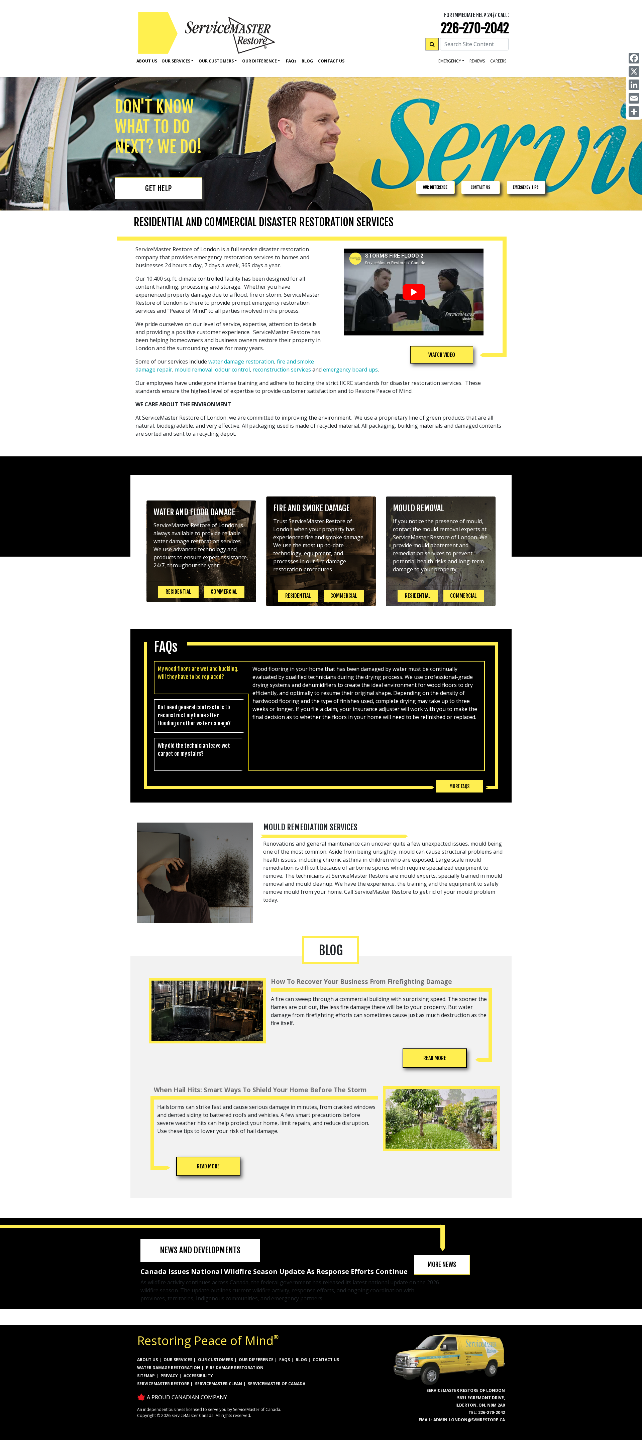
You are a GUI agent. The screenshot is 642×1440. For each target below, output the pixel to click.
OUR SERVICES (178, 1359)
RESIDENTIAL (178, 591)
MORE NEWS (442, 1265)
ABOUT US (147, 1359)
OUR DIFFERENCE (435, 187)
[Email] (634, 98)
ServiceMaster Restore (163, 1384)
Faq (291, 61)
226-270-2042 (475, 28)
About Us (146, 61)
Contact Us (331, 61)
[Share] (634, 111)
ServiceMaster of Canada (276, 1384)
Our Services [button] (176, 61)
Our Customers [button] (216, 61)
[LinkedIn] (634, 85)
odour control (232, 369)
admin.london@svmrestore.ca (469, 1420)
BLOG (301, 1359)
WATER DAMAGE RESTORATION (168, 1368)
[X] (634, 71)
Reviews (477, 61)
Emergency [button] (449, 61)
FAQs (284, 1359)
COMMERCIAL (224, 591)
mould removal (193, 369)
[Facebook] (634, 58)
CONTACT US (480, 187)
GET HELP (158, 188)
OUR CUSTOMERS (215, 1359)
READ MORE (434, 1058)
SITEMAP (146, 1376)
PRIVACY (169, 1376)
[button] (441, 355)
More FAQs (459, 786)
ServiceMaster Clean (218, 1384)
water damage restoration (241, 361)
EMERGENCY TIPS (526, 187)
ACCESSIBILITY (198, 1376)
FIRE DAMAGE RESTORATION (234, 1368)
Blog (307, 61)
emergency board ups (350, 369)
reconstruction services (281, 369)
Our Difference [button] (259, 61)
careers (498, 61)
